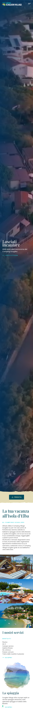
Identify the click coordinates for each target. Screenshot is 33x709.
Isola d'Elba (11, 255)
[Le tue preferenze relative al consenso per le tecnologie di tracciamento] (2, 706)
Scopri (8, 657)
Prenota (18, 497)
